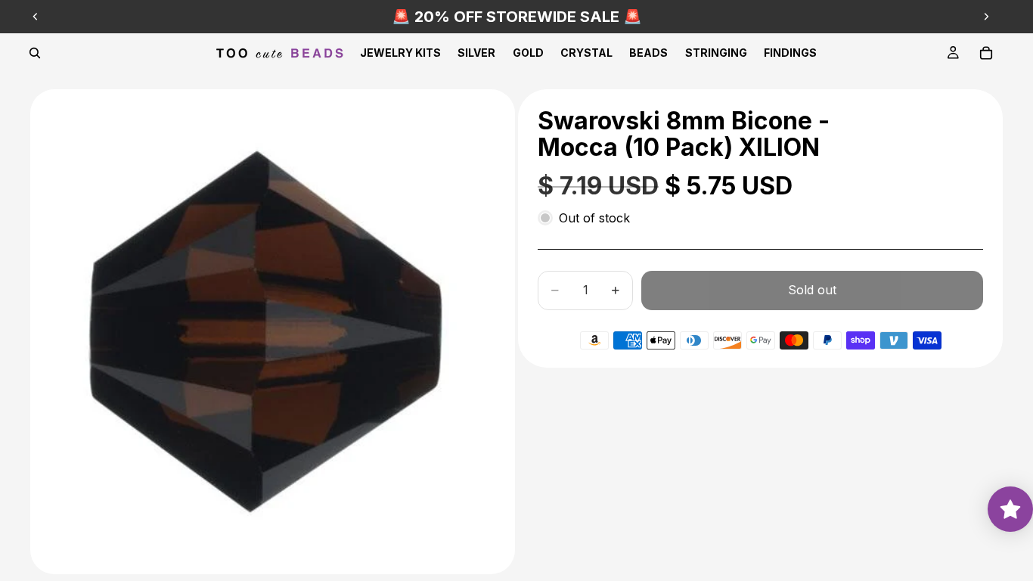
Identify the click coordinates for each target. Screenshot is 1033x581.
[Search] (34, 53)
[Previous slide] (35, 16)
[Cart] (986, 53)
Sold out (812, 289)
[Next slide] (986, 16)
